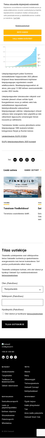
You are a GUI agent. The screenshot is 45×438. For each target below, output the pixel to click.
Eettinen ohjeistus (9, 412)
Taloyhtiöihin (7, 376)
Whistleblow (7, 423)
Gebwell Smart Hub (32, 417)
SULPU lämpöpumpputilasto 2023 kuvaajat (19, 142)
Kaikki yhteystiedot (32, 405)
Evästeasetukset (23, 26)
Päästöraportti (8, 419)
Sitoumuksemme (8, 416)
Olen (9, 283)
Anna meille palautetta (33, 413)
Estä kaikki (22, 32)
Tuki (26, 409)
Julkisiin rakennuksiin (10, 386)
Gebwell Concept (31, 387)
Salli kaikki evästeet (22, 39)
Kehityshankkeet (31, 391)
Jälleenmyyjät (29, 380)
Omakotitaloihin (8, 372)
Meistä (27, 372)
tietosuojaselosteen (10, 276)
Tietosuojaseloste (31, 383)
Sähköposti (12, 296)
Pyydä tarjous (30, 402)
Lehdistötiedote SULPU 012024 (14, 136)
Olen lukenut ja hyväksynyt (24, 314)
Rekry (26, 376)
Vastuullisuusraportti (10, 402)
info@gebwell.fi (7, 347)
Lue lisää (16, 18)
